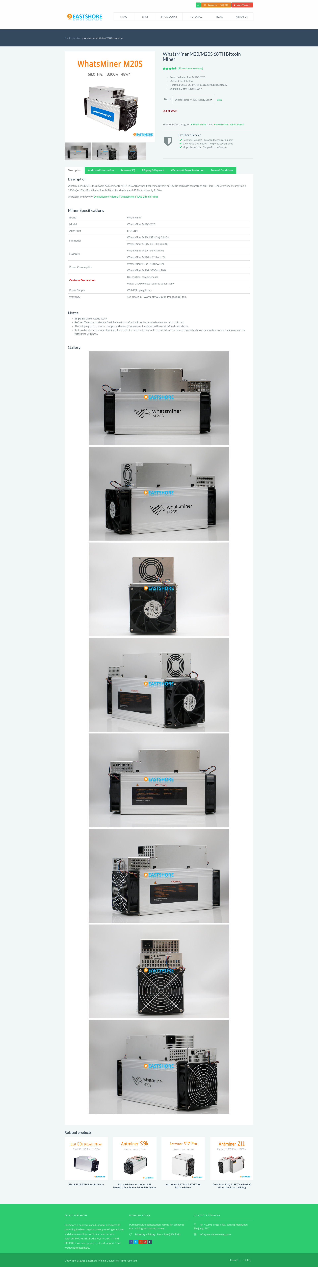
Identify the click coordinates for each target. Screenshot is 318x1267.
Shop (145, 16)
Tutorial (196, 16)
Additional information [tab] (101, 170)
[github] (150, 1242)
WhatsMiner (237, 124)
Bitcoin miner (221, 124)
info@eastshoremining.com (215, 1234)
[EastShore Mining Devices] (85, 18)
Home (123, 16)
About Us (242, 16)
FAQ (248, 1260)
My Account (169, 16)
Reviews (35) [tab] (127, 170)
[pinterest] (140, 1242)
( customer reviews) (190, 68)
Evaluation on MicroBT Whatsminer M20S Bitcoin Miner (126, 196)
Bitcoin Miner (75, 38)
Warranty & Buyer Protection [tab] (187, 170)
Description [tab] (74, 170)
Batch (167, 99)
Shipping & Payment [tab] (153, 170)
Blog (219, 16)
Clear (219, 100)
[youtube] (145, 1242)
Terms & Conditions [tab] (222, 170)
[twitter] (136, 1242)
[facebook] (131, 1242)
